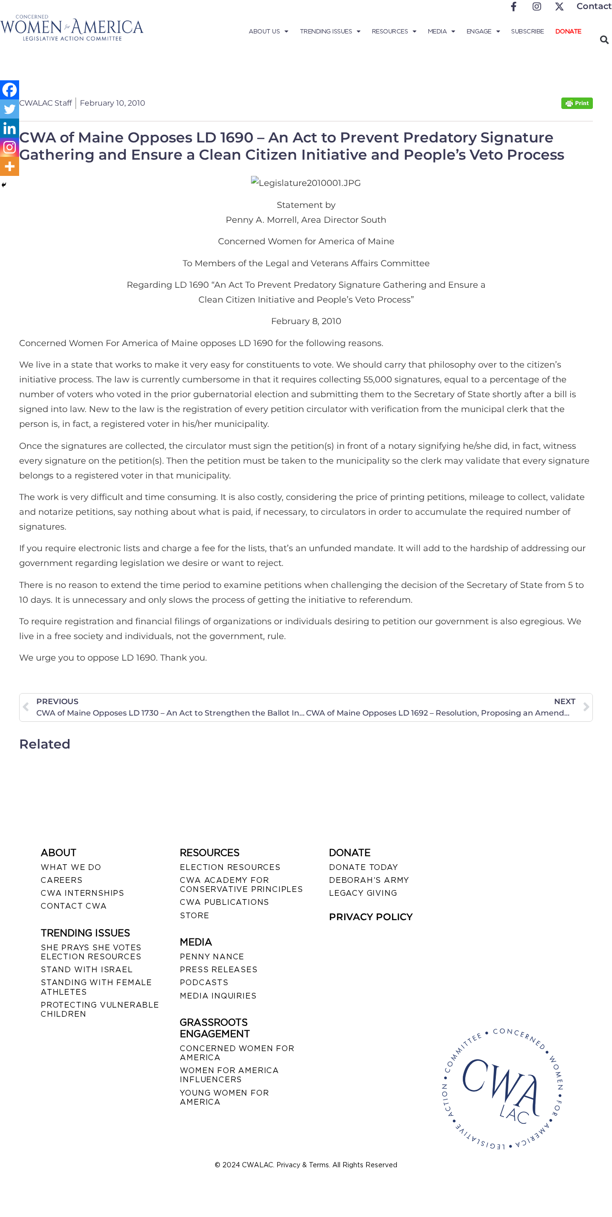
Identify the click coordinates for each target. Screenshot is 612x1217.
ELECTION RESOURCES (230, 867)
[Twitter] (9, 109)
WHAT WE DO (71, 867)
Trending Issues (326, 31)
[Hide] (4, 185)
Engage (479, 31)
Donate (568, 31)
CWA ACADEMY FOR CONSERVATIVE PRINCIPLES (241, 885)
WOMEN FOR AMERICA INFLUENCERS (229, 1075)
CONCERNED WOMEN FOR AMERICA (237, 1053)
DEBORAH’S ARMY (369, 880)
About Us (264, 31)
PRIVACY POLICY (371, 917)
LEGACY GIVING (363, 893)
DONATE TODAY (363, 867)
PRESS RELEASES (218, 969)
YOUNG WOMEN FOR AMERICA (224, 1097)
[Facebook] (9, 89)
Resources (390, 31)
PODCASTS (204, 982)
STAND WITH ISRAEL (87, 969)
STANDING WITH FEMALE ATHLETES (96, 987)
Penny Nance (212, 956)
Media (437, 31)
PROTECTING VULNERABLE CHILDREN (100, 1009)
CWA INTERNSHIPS (82, 893)
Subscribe (527, 31)
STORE (194, 915)
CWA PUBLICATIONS (224, 902)
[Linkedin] (9, 128)
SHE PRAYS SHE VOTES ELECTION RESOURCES (91, 952)
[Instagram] (9, 147)
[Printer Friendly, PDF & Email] (577, 106)
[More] (9, 166)
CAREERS (62, 880)
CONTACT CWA (74, 906)
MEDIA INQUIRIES (218, 995)
